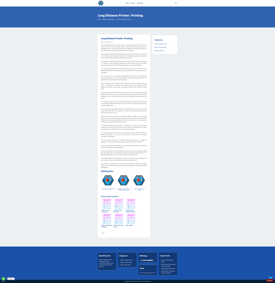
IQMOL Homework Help (107, 42)
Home (127, 3)
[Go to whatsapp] (3, 279)
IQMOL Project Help (159, 50)
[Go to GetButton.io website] (3, 281)
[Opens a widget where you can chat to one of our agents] (270, 280)
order (124, 120)
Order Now (140, 3)
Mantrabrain (148, 281)
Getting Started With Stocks (168, 268)
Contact (132, 3)
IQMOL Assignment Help (160, 44)
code (103, 232)
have (123, 61)
